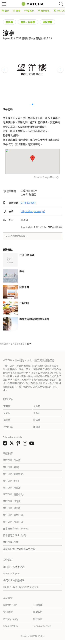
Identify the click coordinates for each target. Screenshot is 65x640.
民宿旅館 (47, 22)
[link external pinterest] (19, 444)
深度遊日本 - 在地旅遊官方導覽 (19, 549)
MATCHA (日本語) (12, 460)
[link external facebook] (6, 444)
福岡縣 (6, 419)
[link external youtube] (32, 444)
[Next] (60, 70)
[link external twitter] (12, 444)
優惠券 (30, 10)
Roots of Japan (11, 573)
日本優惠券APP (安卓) (14, 535)
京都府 (6, 413)
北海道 (36, 413)
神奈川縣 (8, 426)
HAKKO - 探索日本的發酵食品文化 (21, 587)
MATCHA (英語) (11, 467)
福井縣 (9, 22)
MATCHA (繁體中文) (13, 474)
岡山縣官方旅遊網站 (13, 566)
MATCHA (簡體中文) (13, 494)
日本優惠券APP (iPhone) (16, 528)
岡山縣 (36, 426)
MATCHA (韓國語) (12, 487)
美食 (18, 10)
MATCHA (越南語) (12, 508)
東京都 (6, 406)
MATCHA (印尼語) (12, 501)
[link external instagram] (26, 444)
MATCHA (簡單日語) (13, 514)
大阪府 (36, 406)
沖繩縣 (36, 419)
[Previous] (5, 70)
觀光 (7, 10)
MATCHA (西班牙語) (13, 521)
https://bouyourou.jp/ (33, 211)
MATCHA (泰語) (11, 480)
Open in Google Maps (44, 177)
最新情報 (45, 10)
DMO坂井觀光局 (55, 227)
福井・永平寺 (28, 22)
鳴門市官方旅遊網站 (13, 580)
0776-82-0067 (28, 202)
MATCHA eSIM (10, 542)
